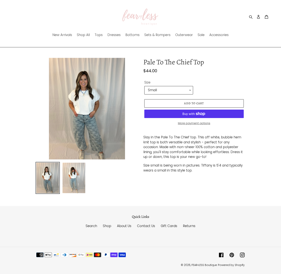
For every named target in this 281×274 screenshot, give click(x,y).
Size (147, 82)
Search (91, 226)
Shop (107, 226)
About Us (124, 226)
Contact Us (146, 226)
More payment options (194, 123)
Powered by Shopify (231, 265)
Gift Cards (169, 226)
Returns (189, 226)
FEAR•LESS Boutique (204, 265)
